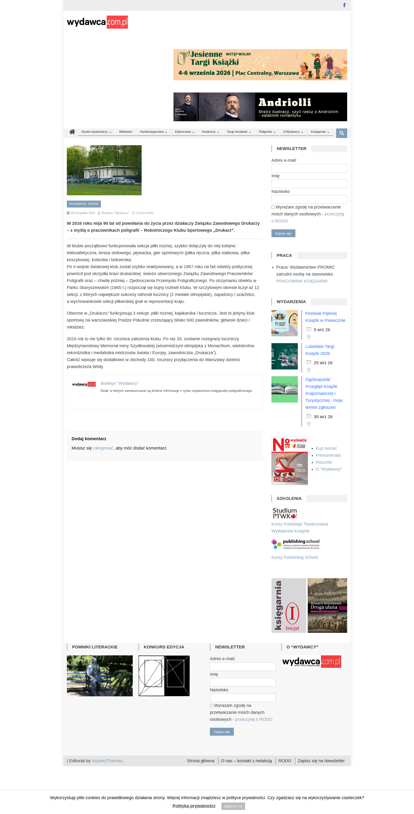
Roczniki (324, 462)
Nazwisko (280, 191)
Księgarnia (318, 131)
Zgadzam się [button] (233, 806)
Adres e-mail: (284, 160)
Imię (275, 175)
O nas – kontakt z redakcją (246, 761)
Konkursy (209, 131)
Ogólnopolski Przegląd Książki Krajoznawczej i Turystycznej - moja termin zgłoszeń (324, 393)
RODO (284, 761)
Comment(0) (144, 213)
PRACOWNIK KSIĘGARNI (302, 281)
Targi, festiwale (237, 131)
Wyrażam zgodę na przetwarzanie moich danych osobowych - (307, 214)
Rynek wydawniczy (95, 131)
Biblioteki (125, 131)
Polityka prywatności (193, 805)
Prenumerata (329, 455)
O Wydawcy (291, 131)
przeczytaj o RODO (253, 720)
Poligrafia (265, 131)
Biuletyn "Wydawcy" (116, 213)
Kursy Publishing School (294, 557)
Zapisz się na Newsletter (321, 761)
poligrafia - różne (83, 204)
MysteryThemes (107, 761)
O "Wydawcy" (329, 469)
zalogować (103, 448)
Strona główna (200, 761)
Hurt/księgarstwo (152, 131)
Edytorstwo (183, 131)
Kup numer (326, 448)
